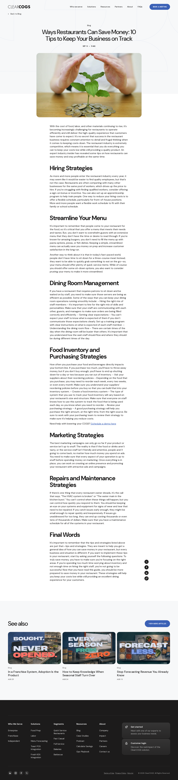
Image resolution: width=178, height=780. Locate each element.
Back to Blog (16, 14)
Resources (81, 724)
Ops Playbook (82, 751)
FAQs (140, 6)
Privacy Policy (120, 773)
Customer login (138, 743)
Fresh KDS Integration (36, 756)
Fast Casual (59, 738)
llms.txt (130, 773)
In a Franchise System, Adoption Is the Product (33, 673)
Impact (102, 735)
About (130, 6)
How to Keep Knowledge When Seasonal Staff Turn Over (83, 673)
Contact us (104, 751)
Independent (14, 741)
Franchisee (13, 735)
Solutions (35, 724)
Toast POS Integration (36, 748)
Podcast (80, 741)
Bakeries (57, 749)
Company (103, 730)
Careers (103, 746)
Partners (118, 6)
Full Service (59, 744)
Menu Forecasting (39, 741)
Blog (78, 730)
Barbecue (58, 754)
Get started (137, 727)
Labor (33, 735)
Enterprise (13, 730)
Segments (59, 724)
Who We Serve (15, 724)
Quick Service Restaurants (60, 732)
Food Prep (36, 730)
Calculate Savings (84, 746)
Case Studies (82, 735)
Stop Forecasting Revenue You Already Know (142, 673)
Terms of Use (109, 773)
